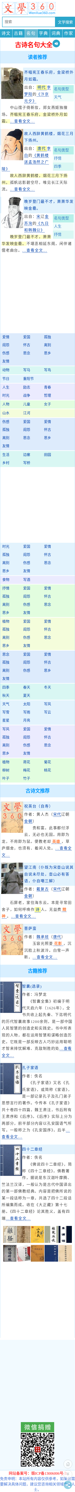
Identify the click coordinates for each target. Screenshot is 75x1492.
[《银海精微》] (10, 1260)
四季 (57, 166)
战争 (26, 396)
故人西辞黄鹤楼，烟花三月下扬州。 (49, 137)
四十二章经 (32, 1149)
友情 (5, 361)
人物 (5, 404)
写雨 (26, 712)
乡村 (5, 463)
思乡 (47, 353)
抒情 (57, 158)
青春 (47, 387)
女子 (47, 404)
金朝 (28, 821)
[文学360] (37, 8)
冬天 (47, 687)
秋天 (5, 696)
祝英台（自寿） (38, 806)
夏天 (26, 696)
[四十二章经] (11, 1175)
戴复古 (42, 889)
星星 (5, 720)
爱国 (26, 337)
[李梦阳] (12, 98)
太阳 (26, 704)
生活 (5, 455)
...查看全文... (22, 121)
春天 (26, 687)
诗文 (6, 33)
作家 (68, 33)
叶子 (5, 778)
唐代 (42, 148)
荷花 (26, 762)
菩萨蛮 (30, 929)
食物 (5, 580)
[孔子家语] (11, 1093)
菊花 (47, 762)
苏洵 (28, 223)
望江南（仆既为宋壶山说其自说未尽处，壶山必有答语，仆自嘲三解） (49, 874)
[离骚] (10, 1242)
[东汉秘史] (23, 1242)
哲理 (47, 396)
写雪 (5, 712)
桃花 (47, 770)
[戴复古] (12, 893)
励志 (26, 387)
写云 (47, 712)
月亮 (26, 720)
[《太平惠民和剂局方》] (65, 1260)
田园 (47, 455)
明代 (42, 87)
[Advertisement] (37, 295)
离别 (47, 345)
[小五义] (37, 1242)
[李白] (12, 159)
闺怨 (5, 345)
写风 (47, 704)
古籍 (18, 33)
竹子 (26, 778)
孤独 (47, 337)
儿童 (26, 404)
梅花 (26, 770)
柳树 (5, 770)
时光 (5, 396)
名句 (31, 33)
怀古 (26, 345)
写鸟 (47, 370)
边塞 (26, 455)
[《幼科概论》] (23, 1260)
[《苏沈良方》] (37, 1260)
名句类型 (61, 89)
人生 (57, 226)
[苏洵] (12, 227)
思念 (26, 353)
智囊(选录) (32, 986)
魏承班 (42, 937)
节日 (5, 379)
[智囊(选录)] (11, 1012)
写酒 (26, 580)
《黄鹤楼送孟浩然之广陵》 (25, 162)
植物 (5, 622)
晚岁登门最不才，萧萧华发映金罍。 (49, 204)
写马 (26, 370)
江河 (26, 413)
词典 (56, 33)
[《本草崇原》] (51, 1260)
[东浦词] (65, 1242)
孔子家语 (30, 1068)
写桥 (26, 463)
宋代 (57, 814)
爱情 (5, 337)
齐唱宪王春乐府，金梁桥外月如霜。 (49, 75)
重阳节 (28, 379)
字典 (43, 33)
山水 (5, 413)
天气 (57, 97)
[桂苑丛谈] (51, 1242)
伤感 (5, 353)
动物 (5, 370)
